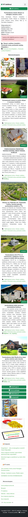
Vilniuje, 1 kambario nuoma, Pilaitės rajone (12, 473)
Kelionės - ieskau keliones (7, 493)
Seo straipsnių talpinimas (7, 496)
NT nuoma (7, 464)
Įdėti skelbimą (15, 8)
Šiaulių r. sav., (6, 381)
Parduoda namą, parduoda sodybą (16, 125)
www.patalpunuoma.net (7, 485)
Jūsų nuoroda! (7, 502)
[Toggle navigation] (25, 4)
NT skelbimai (7, 4)
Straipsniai (7, 444)
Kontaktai (22, 512)
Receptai (3, 488)
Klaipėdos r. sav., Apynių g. (10, 333)
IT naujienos (4, 491)
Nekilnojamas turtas (9, 123)
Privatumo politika (13, 512)
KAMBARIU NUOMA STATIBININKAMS (11, 475)
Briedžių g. (6, 178)
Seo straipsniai (5, 499)
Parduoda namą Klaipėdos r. (10, 49)
